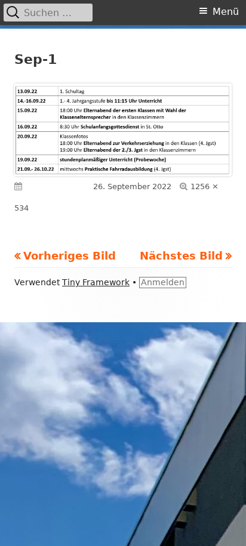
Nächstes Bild (181, 255)
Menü (226, 11)
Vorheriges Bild (69, 255)
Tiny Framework (96, 282)
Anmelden (162, 282)
